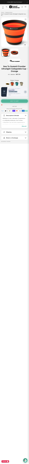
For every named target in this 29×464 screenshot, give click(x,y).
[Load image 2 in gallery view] (14, 52)
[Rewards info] (25, 91)
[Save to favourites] (25, 44)
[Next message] (24, 2)
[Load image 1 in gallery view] (5, 52)
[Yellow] (7, 84)
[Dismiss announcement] (27, 2)
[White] (21, 84)
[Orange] (12, 84)
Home (2, 12)
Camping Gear (8, 12)
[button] (3, 6)
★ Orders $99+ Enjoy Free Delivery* (14, 2)
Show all (24, 126)
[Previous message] (4, 2)
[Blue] (17, 84)
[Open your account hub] (25, 460)
